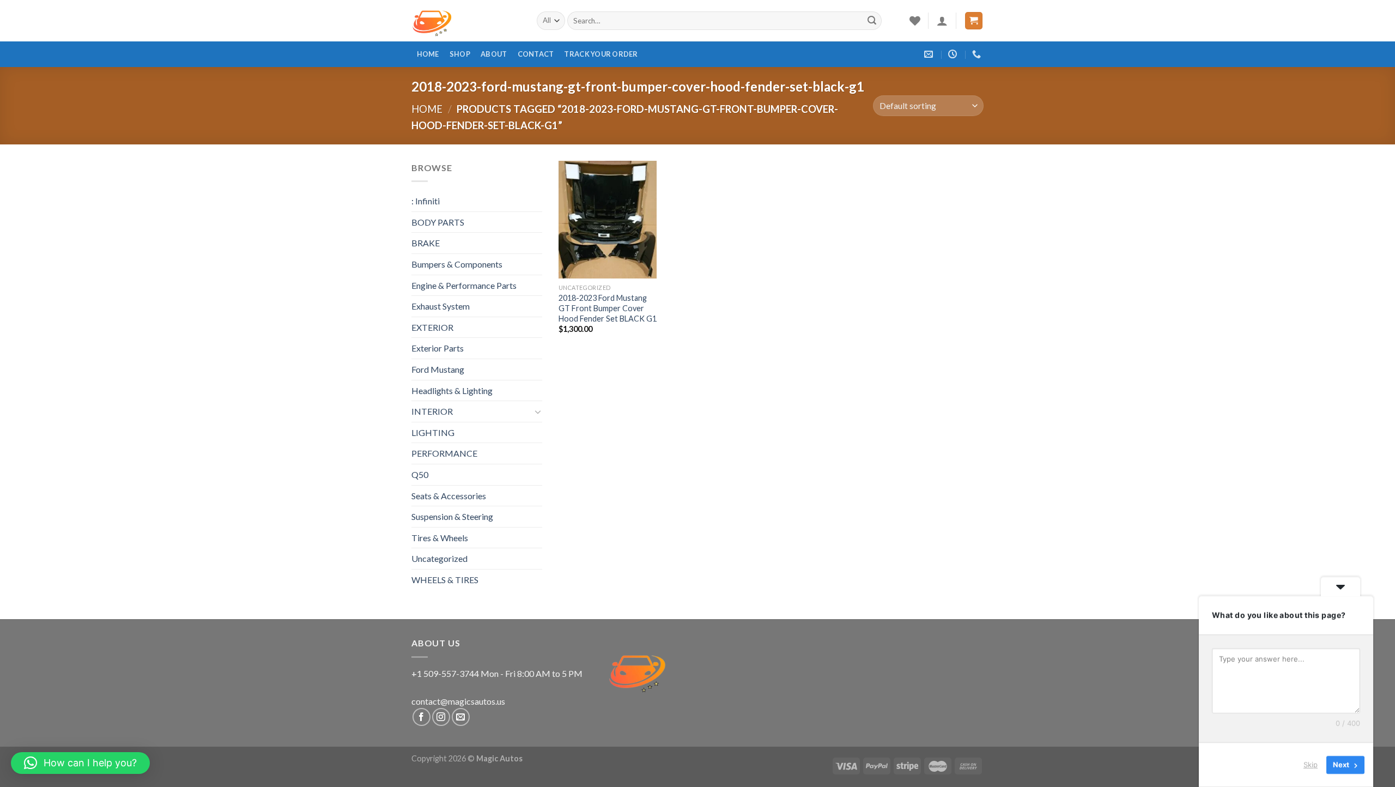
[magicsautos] (465, 20)
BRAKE (425, 243)
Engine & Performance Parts (464, 285)
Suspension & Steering (452, 516)
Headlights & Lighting (452, 390)
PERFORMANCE (444, 453)
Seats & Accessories (448, 496)
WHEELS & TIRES (444, 579)
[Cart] (974, 21)
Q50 (419, 474)
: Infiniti (425, 201)
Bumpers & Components (456, 264)
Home (428, 54)
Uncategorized (439, 558)
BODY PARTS (437, 222)
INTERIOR (432, 411)
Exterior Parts (437, 348)
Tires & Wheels (439, 537)
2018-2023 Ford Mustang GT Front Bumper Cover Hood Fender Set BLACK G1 (608, 308)
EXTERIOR (432, 327)
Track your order (601, 54)
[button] (80, 763)
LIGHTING (432, 432)
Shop (460, 54)
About (494, 54)
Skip (1310, 764)
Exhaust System (440, 306)
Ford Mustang (437, 369)
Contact (536, 54)
